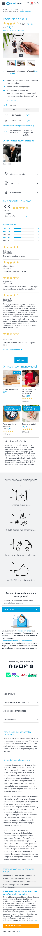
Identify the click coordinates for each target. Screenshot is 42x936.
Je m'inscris (9, 609)
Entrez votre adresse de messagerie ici (19, 600)
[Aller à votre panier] (38, 3)
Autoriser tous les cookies (13, 926)
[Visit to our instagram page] (26, 666)
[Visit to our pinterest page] (15, 666)
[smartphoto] (13, 3)
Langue (8, 214)
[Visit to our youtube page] (21, 666)
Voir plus (20, 360)
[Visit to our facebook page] (10, 666)
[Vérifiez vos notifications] (34, 3)
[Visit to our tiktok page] (31, 666)
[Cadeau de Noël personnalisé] (20, 10)
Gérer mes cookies (10, 931)
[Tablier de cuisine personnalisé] (30, 378)
